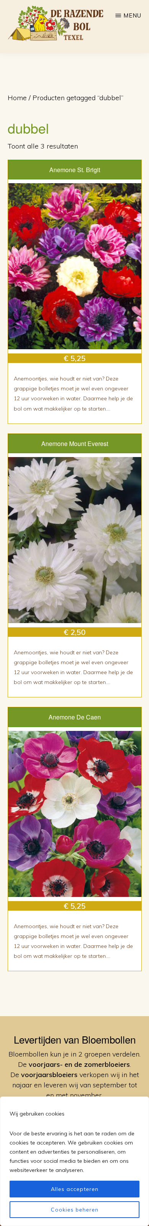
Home (17, 97)
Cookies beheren (75, 1209)
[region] (74, 1161)
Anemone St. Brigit (74, 169)
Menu (132, 15)
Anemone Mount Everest (74, 443)
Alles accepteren (75, 1189)
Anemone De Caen (75, 717)
